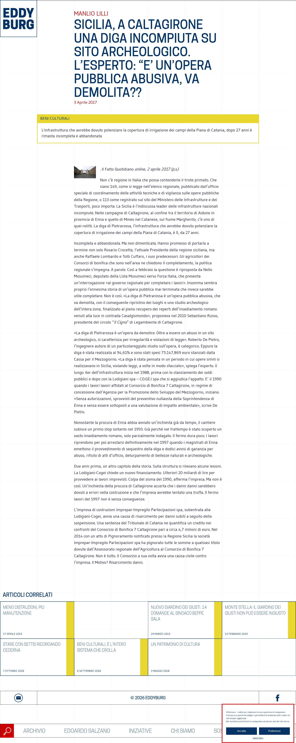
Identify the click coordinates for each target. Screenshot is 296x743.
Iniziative (140, 731)
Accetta (241, 731)
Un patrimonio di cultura (175, 644)
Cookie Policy (258, 738)
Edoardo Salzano (87, 731)
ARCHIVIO (34, 731)
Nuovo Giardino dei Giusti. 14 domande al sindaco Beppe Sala (179, 613)
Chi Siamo (183, 731)
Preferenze (274, 731)
